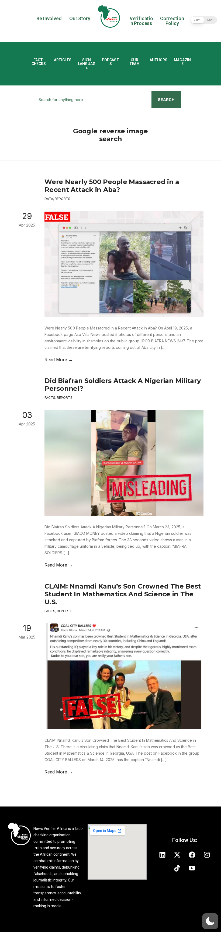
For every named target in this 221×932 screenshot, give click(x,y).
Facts (49, 398)
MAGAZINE (182, 62)
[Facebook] (192, 855)
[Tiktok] (177, 868)
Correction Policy (172, 21)
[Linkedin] (162, 855)
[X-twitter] (177, 855)
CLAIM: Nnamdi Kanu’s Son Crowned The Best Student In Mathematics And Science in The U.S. (122, 594)
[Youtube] (192, 868)
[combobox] (91, 99)
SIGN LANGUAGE (86, 64)
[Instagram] (207, 855)
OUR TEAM (134, 62)
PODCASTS (110, 62)
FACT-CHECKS (39, 62)
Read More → (58, 359)
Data (48, 199)
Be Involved (48, 18)
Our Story (79, 18)
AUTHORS (158, 60)
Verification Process (141, 21)
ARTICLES (62, 60)
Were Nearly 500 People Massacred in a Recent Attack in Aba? (111, 185)
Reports (62, 199)
